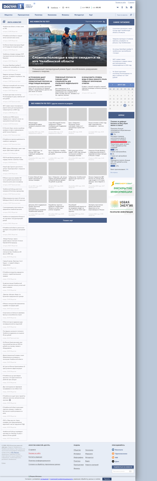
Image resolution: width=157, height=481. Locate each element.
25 (114, 105)
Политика (38, 15)
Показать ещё (68, 220)
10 (110, 99)
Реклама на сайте (121, 2)
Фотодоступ (79, 15)
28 (125, 105)
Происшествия (23, 15)
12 (117, 99)
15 (128, 99)
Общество (8, 15)
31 (110, 108)
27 (121, 105)
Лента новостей (14, 22)
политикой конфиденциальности (61, 479)
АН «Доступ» (15, 452)
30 (132, 105)
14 (125, 99)
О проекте (131, 2)
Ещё (90, 15)
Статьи (4, 463)
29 (128, 105)
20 (121, 102)
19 (117, 102)
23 (132, 102)
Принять (107, 479)
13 (121, 99)
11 (113, 99)
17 (110, 102)
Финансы (65, 15)
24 (110, 105)
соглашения (44, 479)
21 (125, 102)
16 (132, 99)
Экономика (52, 15)
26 (117, 105)
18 (114, 102)
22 (128, 102)
